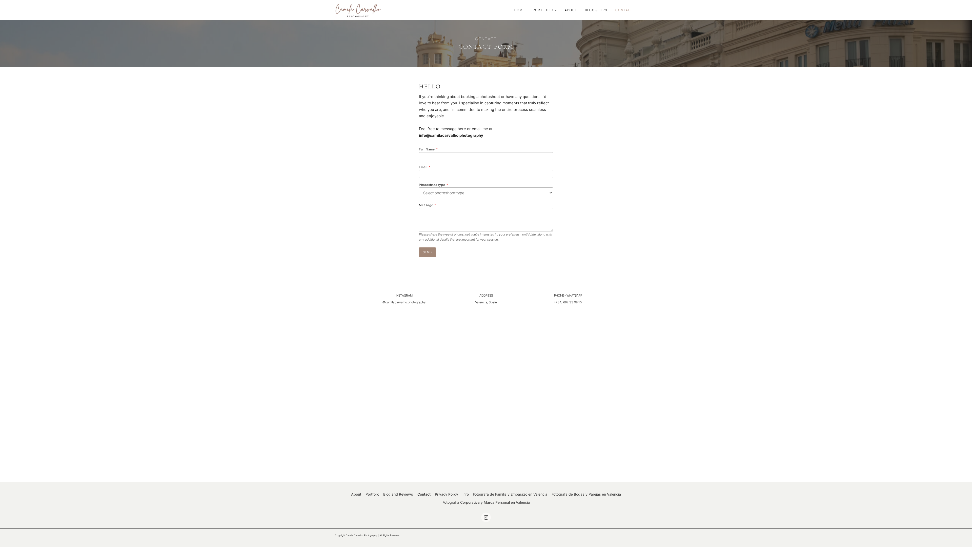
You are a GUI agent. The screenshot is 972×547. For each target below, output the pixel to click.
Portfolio (372, 494)
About (571, 10)
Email (425, 167)
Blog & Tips (596, 10)
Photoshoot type (433, 185)
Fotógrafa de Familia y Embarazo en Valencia (510, 494)
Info (465, 494)
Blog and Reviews (398, 494)
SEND (427, 252)
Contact (624, 10)
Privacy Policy (446, 494)
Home (519, 10)
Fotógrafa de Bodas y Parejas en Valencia (586, 494)
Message (427, 205)
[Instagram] (486, 517)
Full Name (428, 149)
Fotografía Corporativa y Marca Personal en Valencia (486, 502)
